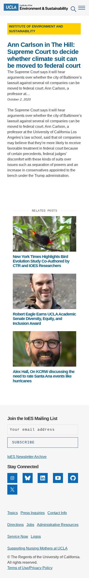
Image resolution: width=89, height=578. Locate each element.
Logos (36, 536)
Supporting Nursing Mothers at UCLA (37, 548)
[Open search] (73, 9)
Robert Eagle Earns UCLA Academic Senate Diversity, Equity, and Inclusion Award (44, 319)
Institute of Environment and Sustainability (36, 29)
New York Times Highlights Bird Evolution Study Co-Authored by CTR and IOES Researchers (41, 261)
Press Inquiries (33, 513)
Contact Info (57, 513)
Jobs (30, 525)
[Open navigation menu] (81, 7)
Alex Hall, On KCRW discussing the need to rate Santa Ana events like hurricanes (43, 376)
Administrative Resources (58, 525)
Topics (12, 513)
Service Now (17, 536)
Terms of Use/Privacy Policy (29, 568)
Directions (15, 525)
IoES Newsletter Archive (27, 457)
